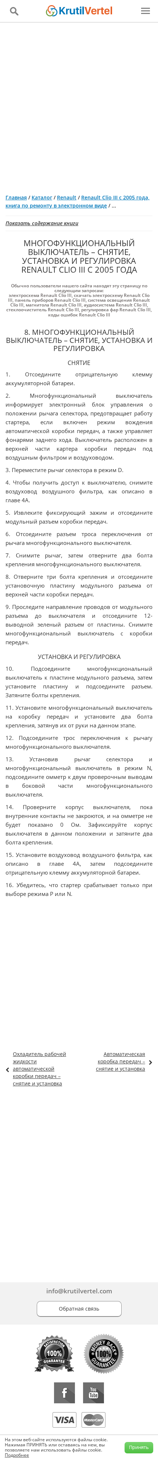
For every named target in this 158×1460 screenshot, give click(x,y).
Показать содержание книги (42, 223)
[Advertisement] (79, 105)
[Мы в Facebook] (64, 1392)
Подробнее (17, 1455)
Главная (16, 197)
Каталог (42, 197)
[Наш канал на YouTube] (93, 1392)
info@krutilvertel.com (79, 1291)
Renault (66, 197)
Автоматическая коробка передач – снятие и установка (120, 1061)
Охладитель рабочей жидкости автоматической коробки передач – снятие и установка (39, 1068)
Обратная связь (79, 1308)
